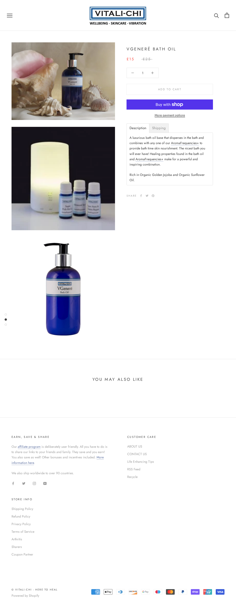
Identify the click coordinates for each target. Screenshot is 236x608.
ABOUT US (134, 446)
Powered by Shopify (25, 595)
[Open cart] (227, 15)
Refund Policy (21, 516)
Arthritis (17, 539)
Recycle (132, 476)
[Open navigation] (9, 15)
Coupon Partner (22, 554)
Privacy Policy (21, 524)
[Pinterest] (153, 195)
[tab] (138, 128)
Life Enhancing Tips (140, 461)
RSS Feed (133, 469)
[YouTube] (45, 483)
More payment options (170, 115)
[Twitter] (147, 195)
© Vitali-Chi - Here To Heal (35, 589)
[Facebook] (141, 195)
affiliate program (29, 446)
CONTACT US (137, 454)
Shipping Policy (22, 508)
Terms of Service (23, 531)
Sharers (17, 546)
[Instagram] (34, 483)
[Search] (216, 15)
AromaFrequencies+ (185, 143)
